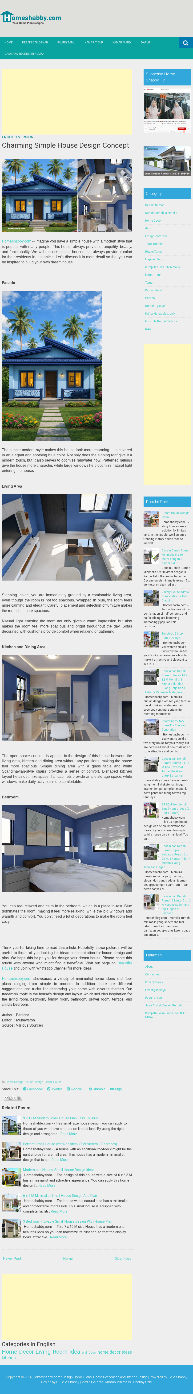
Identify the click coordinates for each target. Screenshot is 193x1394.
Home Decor (18, 1351)
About (149, 966)
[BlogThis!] (10, 1098)
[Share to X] (15, 1098)
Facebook (34, 1089)
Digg (118, 1089)
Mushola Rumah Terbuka (161, 321)
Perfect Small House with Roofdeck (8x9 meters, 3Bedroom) (70, 1144)
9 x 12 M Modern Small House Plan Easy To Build (60, 1118)
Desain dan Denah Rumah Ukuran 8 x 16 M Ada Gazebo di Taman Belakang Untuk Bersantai (175, 767)
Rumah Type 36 (155, 306)
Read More (68, 1134)
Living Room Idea (58, 1351)
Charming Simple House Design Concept (65, 145)
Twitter (56, 1089)
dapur (149, 228)
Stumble (98, 1089)
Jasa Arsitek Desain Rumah (24, 53)
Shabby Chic (142, 1382)
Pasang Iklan (153, 997)
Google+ (77, 1089)
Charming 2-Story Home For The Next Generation (174, 725)
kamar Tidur (153, 275)
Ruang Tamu (66, 42)
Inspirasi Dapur (155, 259)
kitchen (9, 1357)
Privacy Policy (154, 982)
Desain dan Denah (35, 42)
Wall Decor (89, 1352)
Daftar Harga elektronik (160, 313)
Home (9, 42)
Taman (149, 282)
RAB (148, 329)
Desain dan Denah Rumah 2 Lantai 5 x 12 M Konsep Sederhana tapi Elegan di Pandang (176, 905)
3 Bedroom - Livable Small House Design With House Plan (67, 1221)
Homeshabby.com (16, 241)
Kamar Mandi (122, 42)
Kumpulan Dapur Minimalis (162, 267)
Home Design (15, 1082)
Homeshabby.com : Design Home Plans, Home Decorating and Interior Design (90, 1377)
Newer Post (12, 1258)
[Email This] (6, 1098)
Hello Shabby (177, 1377)
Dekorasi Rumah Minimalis (111, 1382)
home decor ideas (115, 1352)
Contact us (152, 974)
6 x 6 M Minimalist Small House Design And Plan (60, 1196)
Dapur (145, 42)
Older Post (123, 1258)
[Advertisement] (67, 102)
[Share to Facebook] (19, 1098)
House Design (34, 1082)
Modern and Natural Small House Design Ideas (59, 1170)
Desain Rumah (155, 205)
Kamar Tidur (94, 42)
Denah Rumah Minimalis (161, 213)
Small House (53, 1082)
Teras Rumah (154, 244)
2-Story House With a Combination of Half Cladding (175, 596)
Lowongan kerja (155, 990)
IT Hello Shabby (67, 1382)
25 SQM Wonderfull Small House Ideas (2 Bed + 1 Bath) (175, 809)
